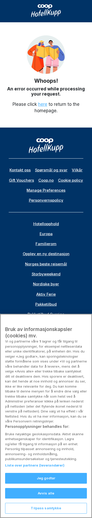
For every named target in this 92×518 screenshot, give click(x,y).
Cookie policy (70, 180)
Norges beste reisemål (46, 264)
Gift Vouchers (21, 180)
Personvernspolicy (46, 200)
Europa (46, 234)
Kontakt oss (20, 170)
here (42, 104)
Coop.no (46, 180)
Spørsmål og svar (51, 170)
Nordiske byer (46, 284)
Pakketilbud (46, 304)
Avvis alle (46, 493)
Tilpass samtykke (46, 508)
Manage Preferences (46, 190)
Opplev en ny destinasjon (46, 254)
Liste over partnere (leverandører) (34, 465)
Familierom (46, 244)
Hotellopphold (46, 224)
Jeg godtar (46, 478)
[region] (46, 416)
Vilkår (77, 170)
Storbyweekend (46, 274)
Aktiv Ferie (46, 294)
